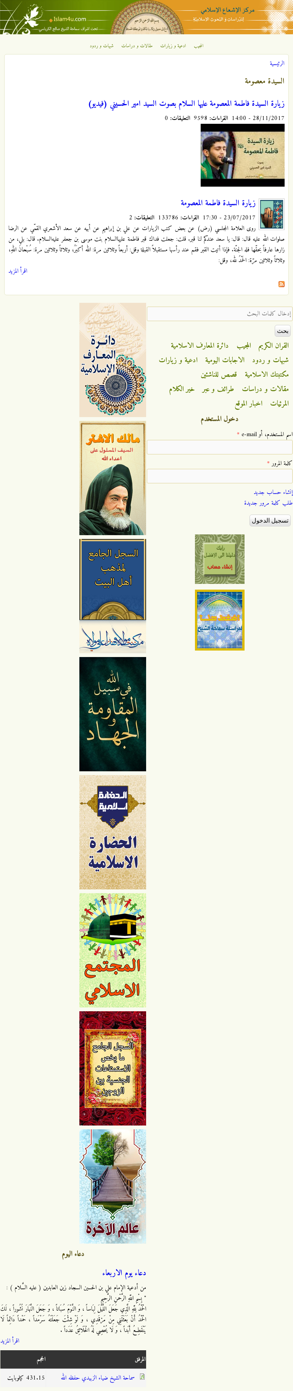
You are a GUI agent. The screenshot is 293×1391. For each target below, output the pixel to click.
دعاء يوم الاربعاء (124, 1273)
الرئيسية (277, 63)
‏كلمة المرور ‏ (280, 463)
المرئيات (279, 403)
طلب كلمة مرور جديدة (268, 503)
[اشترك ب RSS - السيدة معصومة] (282, 285)
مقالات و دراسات (137, 46)
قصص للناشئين (219, 374)
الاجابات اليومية (225, 360)
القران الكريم (274, 345)
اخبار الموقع (248, 403)
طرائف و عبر (218, 389)
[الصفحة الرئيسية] (146, 32)
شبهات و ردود (102, 46)
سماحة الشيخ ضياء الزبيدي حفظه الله (98, 1378)
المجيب (199, 46)
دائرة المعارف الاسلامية (200, 345)
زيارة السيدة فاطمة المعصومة (218, 203)
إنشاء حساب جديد (273, 492)
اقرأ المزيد (17, 271)
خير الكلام (182, 389)
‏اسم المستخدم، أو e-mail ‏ (265, 434)
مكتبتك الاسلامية (267, 374)
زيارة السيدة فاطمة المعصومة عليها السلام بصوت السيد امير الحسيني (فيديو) (186, 104)
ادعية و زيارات (173, 46)
